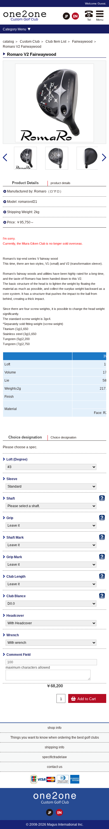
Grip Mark (14, 557)
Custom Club (30, 42)
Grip (9, 518)
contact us (54, 767)
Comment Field (18, 655)
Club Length (15, 577)
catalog (8, 42)
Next (104, 158)
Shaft (10, 498)
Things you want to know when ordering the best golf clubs (54, 737)
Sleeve (11, 479)
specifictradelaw (54, 757)
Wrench (12, 635)
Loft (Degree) (16, 459)
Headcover (15, 616)
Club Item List (56, 42)
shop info (54, 728)
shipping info (54, 747)
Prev (5, 158)
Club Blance (16, 596)
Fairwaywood (82, 42)
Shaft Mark (15, 537)
